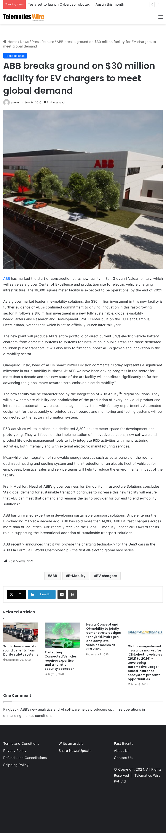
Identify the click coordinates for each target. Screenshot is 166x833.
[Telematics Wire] (23, 16)
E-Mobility (76, 576)
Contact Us (123, 758)
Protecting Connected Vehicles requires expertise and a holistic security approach (61, 660)
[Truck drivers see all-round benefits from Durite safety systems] (20, 632)
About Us (121, 750)
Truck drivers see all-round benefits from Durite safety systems (20, 650)
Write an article (71, 743)
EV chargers (106, 576)
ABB (6, 278)
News (24, 42)
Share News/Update (75, 750)
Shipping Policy (16, 765)
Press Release (43, 42)
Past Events (123, 743)
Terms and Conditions (21, 743)
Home (11, 42)
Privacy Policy (14, 750)
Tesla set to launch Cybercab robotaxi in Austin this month (76, 4)
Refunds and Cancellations (25, 758)
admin (15, 102)
